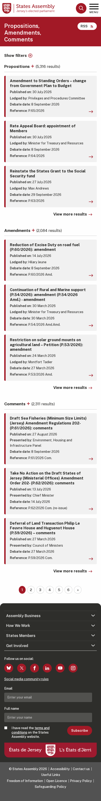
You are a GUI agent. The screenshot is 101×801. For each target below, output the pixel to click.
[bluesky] (8, 668)
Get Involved (17, 646)
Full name (11, 708)
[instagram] (73, 668)
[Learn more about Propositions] (33, 66)
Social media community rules (26, 679)
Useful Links (50, 775)
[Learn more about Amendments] (33, 230)
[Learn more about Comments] (28, 403)
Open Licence (56, 781)
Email (8, 688)
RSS (84, 26)
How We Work (18, 625)
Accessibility (60, 769)
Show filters (15, 56)
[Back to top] (95, 795)
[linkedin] (47, 668)
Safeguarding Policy (50, 787)
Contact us (81, 769)
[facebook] (34, 668)
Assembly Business (23, 616)
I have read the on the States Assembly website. (31, 732)
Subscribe (79, 730)
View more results (70, 214)
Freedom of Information (25, 781)
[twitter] (21, 668)
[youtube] (60, 668)
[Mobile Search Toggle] (81, 8)
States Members (20, 635)
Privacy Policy (81, 781)
